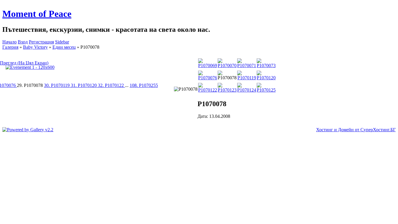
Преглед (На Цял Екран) (24, 62)
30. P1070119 (57, 85)
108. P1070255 (144, 85)
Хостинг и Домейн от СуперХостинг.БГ (356, 129)
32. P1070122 (111, 85)
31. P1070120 (84, 85)
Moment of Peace (36, 13)
